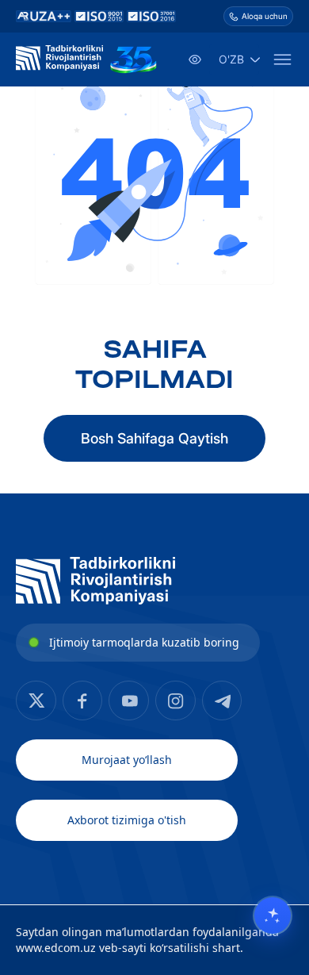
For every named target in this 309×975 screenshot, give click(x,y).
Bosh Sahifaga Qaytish (154, 438)
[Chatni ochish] (272, 915)
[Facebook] (36, 701)
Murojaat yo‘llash (127, 759)
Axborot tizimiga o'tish (126, 819)
